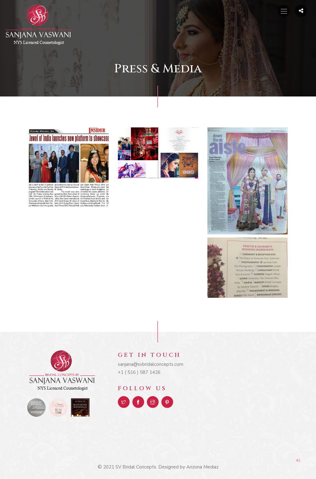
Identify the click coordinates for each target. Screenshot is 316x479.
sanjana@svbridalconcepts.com (150, 364)
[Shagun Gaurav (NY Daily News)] (247, 181)
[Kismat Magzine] (158, 153)
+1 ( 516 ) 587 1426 (139, 372)
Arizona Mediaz (202, 467)
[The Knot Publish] (247, 267)
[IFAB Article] (68, 167)
